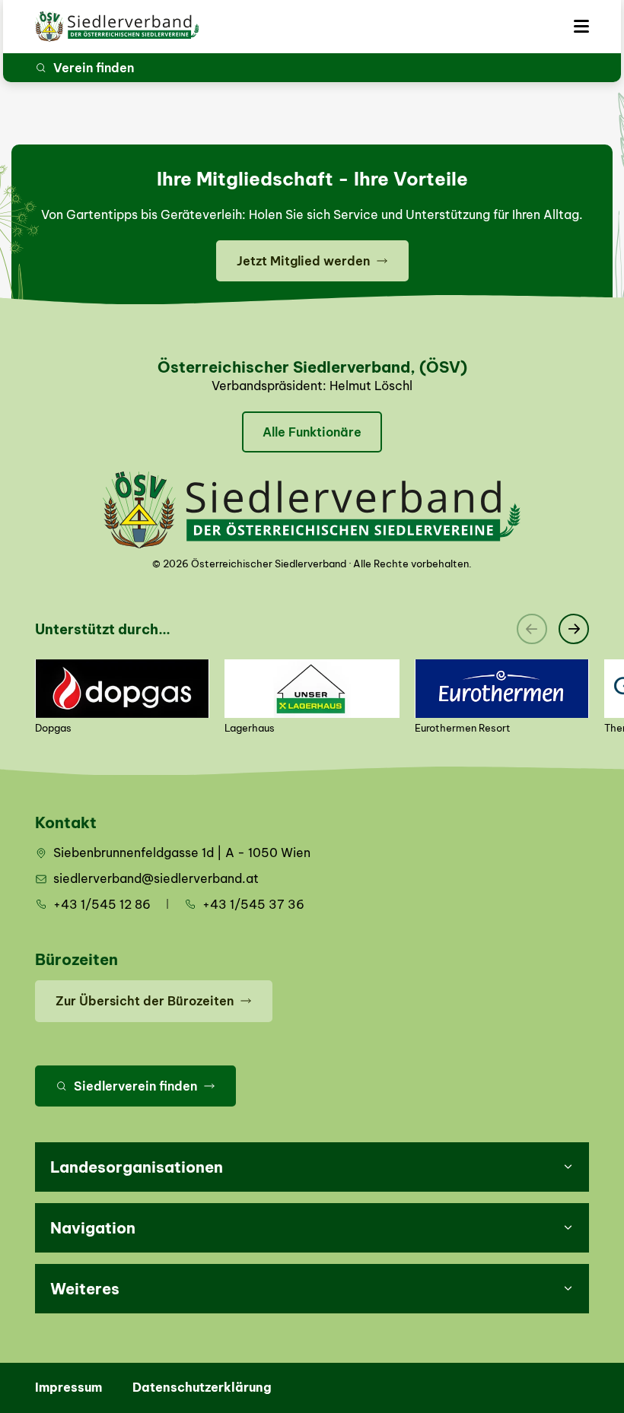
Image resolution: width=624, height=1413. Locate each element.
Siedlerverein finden (135, 1086)
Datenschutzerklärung (202, 1387)
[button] (312, 1167)
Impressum (68, 1387)
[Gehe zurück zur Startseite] (117, 26)
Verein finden (93, 67)
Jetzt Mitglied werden (303, 260)
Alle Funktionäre (312, 432)
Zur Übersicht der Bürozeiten (145, 1000)
